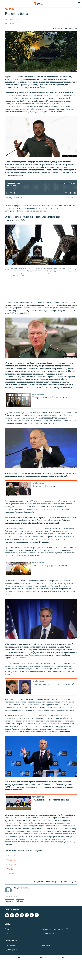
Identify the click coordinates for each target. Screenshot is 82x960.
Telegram (11, 860)
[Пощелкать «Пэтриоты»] (18, 489)
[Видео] (19, 957)
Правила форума (11, 950)
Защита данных (48, 933)
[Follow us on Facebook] (7, 915)
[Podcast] (37, 915)
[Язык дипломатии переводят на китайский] (18, 687)
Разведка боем (13, 183)
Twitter (10, 869)
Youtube (10, 874)
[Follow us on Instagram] (22, 915)
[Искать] (63, 957)
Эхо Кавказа (13, 186)
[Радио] (41, 957)
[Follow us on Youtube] (17, 915)
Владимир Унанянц (12, 19)
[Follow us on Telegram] (27, 915)
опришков (50, 273)
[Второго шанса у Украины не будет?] (18, 568)
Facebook (11, 855)
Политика (9, 9)
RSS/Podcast (46, 946)
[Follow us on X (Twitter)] (12, 915)
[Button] (58, 28)
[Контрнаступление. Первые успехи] (18, 400)
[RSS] (32, 915)
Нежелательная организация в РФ (55, 929)
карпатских (42, 273)
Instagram (11, 865)
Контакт (8, 933)
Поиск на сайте (11, 946)
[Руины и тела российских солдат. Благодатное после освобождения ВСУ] (41, 245)
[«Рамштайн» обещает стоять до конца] (18, 803)
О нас (7, 929)
